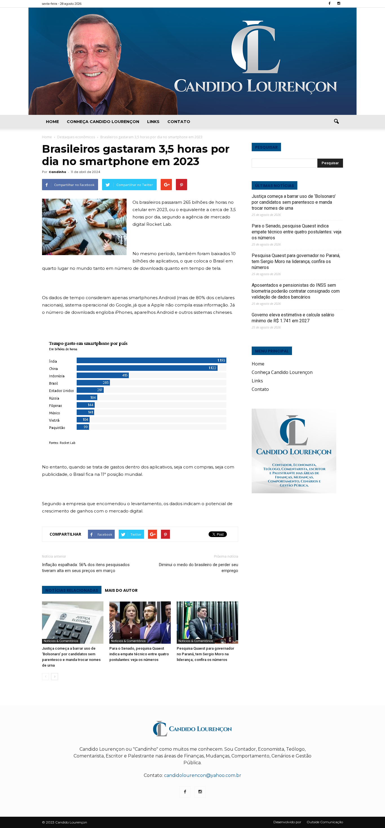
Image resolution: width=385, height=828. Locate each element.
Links (153, 121)
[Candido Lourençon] (192, 61)
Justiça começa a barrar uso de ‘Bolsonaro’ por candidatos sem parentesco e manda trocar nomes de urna (294, 202)
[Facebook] (329, 3)
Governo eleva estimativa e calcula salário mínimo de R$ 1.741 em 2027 (293, 317)
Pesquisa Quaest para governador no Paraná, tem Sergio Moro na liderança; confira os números (205, 654)
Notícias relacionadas (71, 590)
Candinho (57, 172)
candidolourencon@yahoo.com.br (202, 775)
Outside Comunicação (325, 822)
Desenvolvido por (287, 822)
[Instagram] (339, 3)
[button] (336, 121)
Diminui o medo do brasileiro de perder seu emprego (198, 567)
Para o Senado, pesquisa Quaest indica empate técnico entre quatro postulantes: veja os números (139, 654)
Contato (178, 121)
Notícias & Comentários (61, 641)
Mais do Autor (121, 590)
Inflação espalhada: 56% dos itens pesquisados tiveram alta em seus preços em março (86, 567)
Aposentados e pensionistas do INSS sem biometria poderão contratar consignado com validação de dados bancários (296, 291)
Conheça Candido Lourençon (103, 121)
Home (52, 121)
